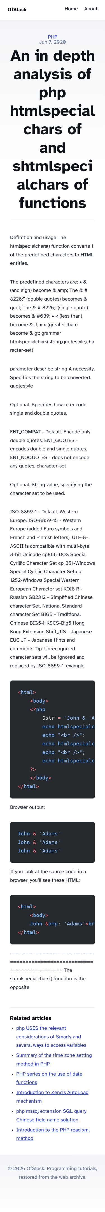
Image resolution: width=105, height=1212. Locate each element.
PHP (52, 37)
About (90, 9)
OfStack (17, 10)
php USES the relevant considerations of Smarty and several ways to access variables (51, 1037)
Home (71, 9)
